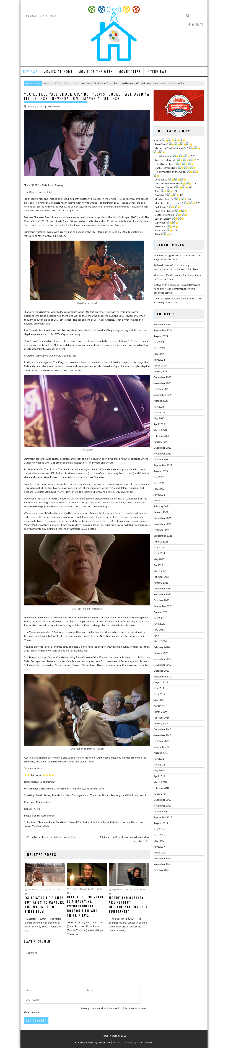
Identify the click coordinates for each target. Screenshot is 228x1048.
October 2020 (161, 600)
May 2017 (159, 840)
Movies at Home (58, 71)
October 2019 (161, 670)
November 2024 (162, 324)
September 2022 (163, 465)
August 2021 (161, 541)
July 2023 (159, 406)
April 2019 (159, 705)
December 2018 (162, 729)
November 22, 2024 (36, 889)
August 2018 (161, 752)
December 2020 (162, 588)
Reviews (30, 71)
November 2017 (162, 805)
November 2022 (162, 453)
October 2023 (161, 388)
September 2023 (163, 394)
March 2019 (160, 711)
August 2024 (161, 336)
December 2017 (162, 799)
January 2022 (161, 512)
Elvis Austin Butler (100, 822)
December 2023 (162, 377)
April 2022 (159, 494)
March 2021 (160, 570)
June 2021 (159, 553)
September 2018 (163, 746)
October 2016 (161, 870)
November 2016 (162, 864)
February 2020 (162, 647)
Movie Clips (130, 71)
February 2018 (162, 787)
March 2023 (160, 430)
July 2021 (159, 547)
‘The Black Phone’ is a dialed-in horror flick (51, 837)
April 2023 (159, 424)
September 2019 (163, 676)
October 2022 (161, 459)
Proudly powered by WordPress (92, 1042)
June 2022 (159, 482)
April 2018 (159, 776)
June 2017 (159, 834)
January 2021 (161, 582)
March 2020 (160, 641)
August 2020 (161, 611)
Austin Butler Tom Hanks (55, 822)
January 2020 (161, 653)
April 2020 (159, 635)
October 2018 (161, 741)
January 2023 (161, 441)
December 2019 (162, 658)
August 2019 (161, 682)
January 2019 (161, 723)
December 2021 (162, 518)
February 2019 (162, 717)
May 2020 (159, 629)
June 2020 (159, 623)
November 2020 (162, 594)
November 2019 (162, 664)
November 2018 (162, 735)
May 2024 (159, 353)
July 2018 (159, 758)
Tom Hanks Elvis (40, 826)
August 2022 (161, 471)
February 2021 (162, 576)
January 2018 (161, 793)
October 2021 (161, 529)
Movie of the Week (96, 71)
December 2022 (162, 447)
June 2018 (159, 764)
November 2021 (162, 523)
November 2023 (162, 383)
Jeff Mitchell (53, 106)
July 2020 (159, 617)
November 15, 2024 (78, 889)
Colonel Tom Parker (79, 822)
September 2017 (163, 817)
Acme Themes (145, 1042)
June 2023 (159, 412)
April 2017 (159, 846)
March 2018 (160, 782)
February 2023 (162, 435)
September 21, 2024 (120, 889)
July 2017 (159, 829)
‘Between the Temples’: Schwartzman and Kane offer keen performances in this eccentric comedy (177, 288)
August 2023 (161, 400)
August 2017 (161, 823)
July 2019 (159, 688)
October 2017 (161, 811)
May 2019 (159, 699)
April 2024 (159, 359)
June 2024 (159, 347)
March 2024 (160, 365)
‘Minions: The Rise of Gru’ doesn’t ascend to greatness (124, 839)
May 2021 (159, 559)
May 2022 (159, 488)
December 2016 (162, 858)
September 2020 (163, 606)
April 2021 (159, 564)
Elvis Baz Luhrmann (120, 822)
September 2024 (163, 330)
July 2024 (159, 342)
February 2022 (162, 506)
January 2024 (161, 371)
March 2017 (160, 852)
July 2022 (159, 476)
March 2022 (160, 500)
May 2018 (159, 770)
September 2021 (163, 535)
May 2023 (159, 418)
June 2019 (159, 694)
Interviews (156, 71)
